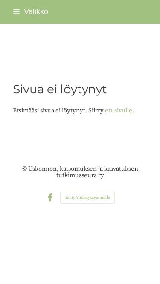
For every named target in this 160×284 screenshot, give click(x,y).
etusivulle (118, 110)
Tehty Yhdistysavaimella (87, 197)
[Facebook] (50, 197)
